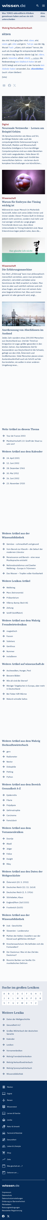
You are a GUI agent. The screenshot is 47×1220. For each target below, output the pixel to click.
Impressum (6, 1192)
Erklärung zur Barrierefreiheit (13, 1201)
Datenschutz (7, 1195)
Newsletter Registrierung (12, 1210)
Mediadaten (6, 1204)
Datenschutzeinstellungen (12, 1198)
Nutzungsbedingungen (11, 1207)
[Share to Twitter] (14, 85)
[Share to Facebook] (9, 85)
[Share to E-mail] (4, 85)
